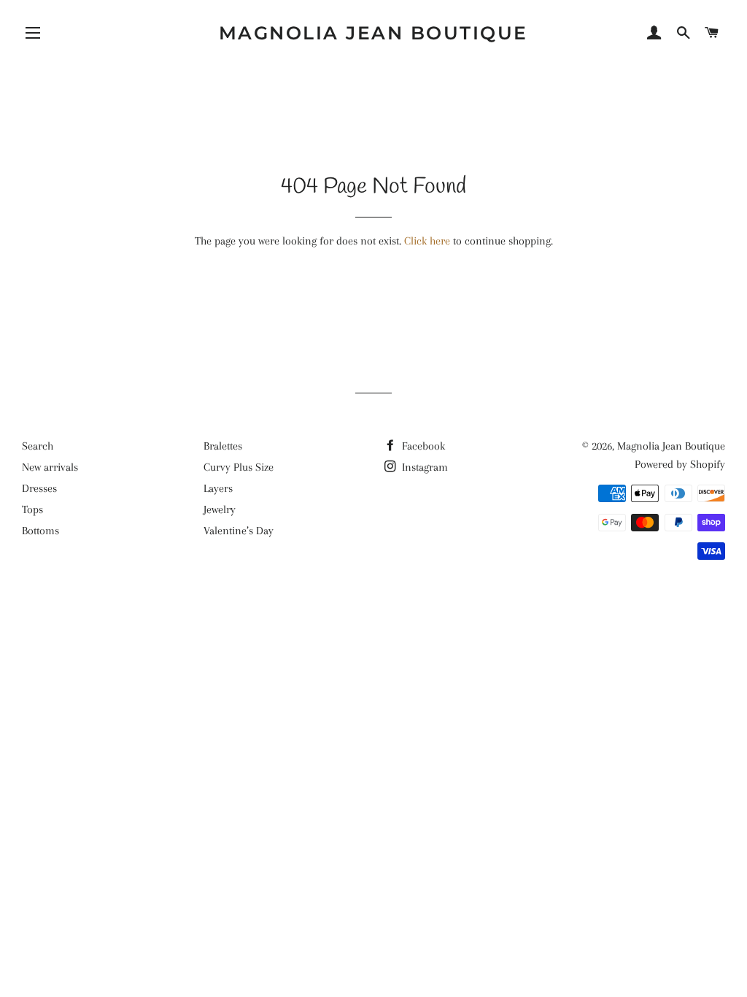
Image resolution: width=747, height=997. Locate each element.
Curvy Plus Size (239, 467)
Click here (427, 240)
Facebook (422, 446)
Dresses (39, 488)
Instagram (423, 467)
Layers (218, 488)
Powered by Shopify (680, 464)
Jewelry (220, 509)
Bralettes (223, 446)
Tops (32, 509)
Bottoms (40, 530)
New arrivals (50, 467)
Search (37, 446)
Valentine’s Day (239, 530)
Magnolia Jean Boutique (373, 33)
